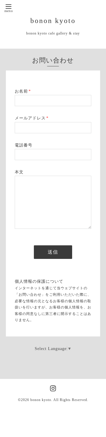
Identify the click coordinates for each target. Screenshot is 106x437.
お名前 (23, 91)
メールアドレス (32, 118)
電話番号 (23, 145)
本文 (19, 172)
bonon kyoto (53, 20)
